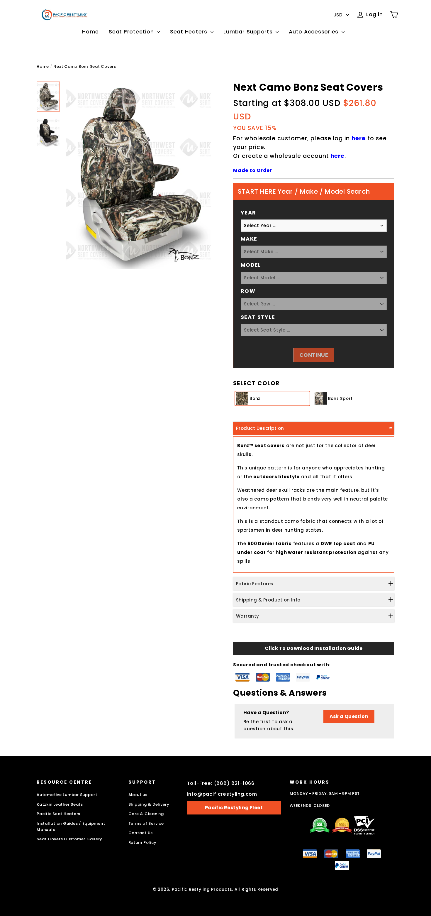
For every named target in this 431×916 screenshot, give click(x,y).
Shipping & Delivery (148, 804)
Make (249, 238)
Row (248, 291)
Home (90, 31)
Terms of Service (146, 823)
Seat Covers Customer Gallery (69, 839)
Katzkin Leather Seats (60, 804)
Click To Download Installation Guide (314, 648)
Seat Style (258, 317)
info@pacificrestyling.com (222, 794)
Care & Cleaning (146, 814)
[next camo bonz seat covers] (48, 96)
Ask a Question (349, 716)
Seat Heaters (189, 31)
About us (137, 794)
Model (251, 264)
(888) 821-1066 (234, 783)
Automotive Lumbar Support (67, 794)
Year (248, 212)
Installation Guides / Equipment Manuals (71, 826)
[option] (138, 176)
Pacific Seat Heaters (58, 814)
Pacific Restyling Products (202, 889)
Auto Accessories (314, 31)
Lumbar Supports (248, 31)
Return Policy (142, 842)
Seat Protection (132, 31)
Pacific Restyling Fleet (234, 807)
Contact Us (140, 833)
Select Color (256, 383)
